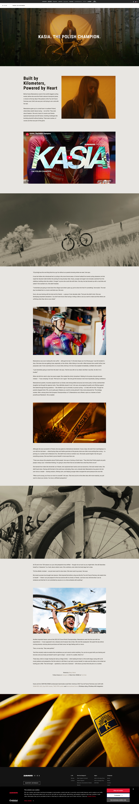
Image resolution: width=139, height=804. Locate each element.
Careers (109, 782)
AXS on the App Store (99, 778)
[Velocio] (84, 1)
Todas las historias (18, 5)
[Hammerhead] (78, 1)
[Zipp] (60, 1)
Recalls (79, 785)
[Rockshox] (50, 1)
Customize (117, 795)
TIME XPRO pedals (58, 686)
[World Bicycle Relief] (94, 1)
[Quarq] (66, 1)
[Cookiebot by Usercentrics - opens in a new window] (14, 801)
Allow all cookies (118, 790)
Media (108, 780)
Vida (5, 5)
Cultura (72, 780)
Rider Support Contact (82, 778)
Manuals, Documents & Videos (84, 782)
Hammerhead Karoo (72, 686)
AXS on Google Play (99, 780)
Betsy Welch (72, 672)
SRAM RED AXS (37, 686)
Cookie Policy (91, 796)
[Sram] (44, 1)
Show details (28, 800)
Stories (72, 778)
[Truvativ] (55, 1)
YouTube (83, 675)
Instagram (65, 675)
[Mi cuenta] (133, 1)
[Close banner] (133, 789)
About (108, 778)
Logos (108, 785)
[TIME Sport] (71, 1)
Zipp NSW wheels (48, 686)
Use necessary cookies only (118, 800)
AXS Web (96, 782)
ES (137, 1)
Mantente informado (31, 783)
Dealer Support (80, 780)
